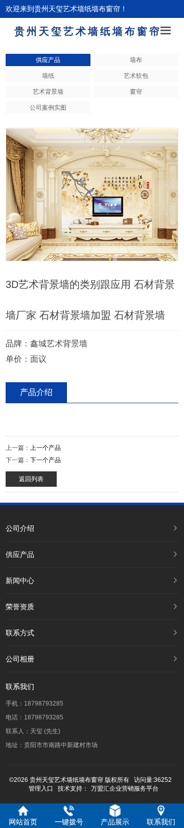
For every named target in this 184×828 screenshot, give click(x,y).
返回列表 (31, 479)
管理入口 (41, 788)
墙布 (136, 60)
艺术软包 (136, 75)
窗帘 (136, 91)
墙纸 (48, 75)
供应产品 (48, 60)
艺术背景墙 (48, 91)
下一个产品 (45, 460)
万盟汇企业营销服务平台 (124, 788)
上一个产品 (45, 447)
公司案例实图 (48, 107)
